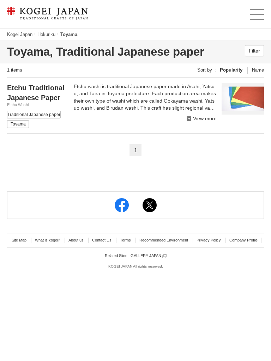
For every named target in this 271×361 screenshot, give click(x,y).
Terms (125, 240)
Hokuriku (46, 34)
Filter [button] (254, 51)
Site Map (19, 240)
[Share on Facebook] (122, 205)
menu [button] (256, 13)
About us (76, 240)
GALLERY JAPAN (146, 255)
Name (258, 70)
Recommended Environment (163, 240)
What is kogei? (47, 240)
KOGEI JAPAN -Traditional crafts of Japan (46, 14)
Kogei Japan (19, 34)
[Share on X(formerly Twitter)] (150, 205)
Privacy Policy (209, 240)
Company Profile (243, 240)
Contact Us (102, 240)
